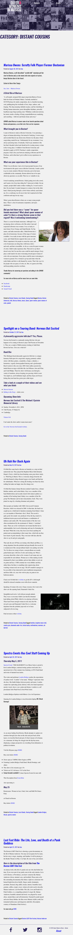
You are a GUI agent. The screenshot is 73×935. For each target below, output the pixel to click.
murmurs (40, 625)
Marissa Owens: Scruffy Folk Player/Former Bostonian (34, 65)
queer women (33, 300)
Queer (27, 300)
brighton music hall (40, 623)
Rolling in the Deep (10, 392)
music (23, 300)
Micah (5, 815)
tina (22, 69)
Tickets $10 (7, 417)
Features (37, 3)
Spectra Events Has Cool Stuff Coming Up (27, 653)
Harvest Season (8, 389)
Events (58, 3)
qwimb (9, 303)
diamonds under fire (16, 625)
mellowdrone (34, 625)
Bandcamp (7, 286)
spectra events (12, 815)
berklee (33, 623)
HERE (20, 750)
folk (11, 300)
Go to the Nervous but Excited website (15, 427)
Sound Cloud (8, 289)
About (58, 931)
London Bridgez (24, 677)
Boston (40, 298)
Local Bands (22, 298)
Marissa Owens (17, 300)
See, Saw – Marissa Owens (12, 88)
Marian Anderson (42, 918)
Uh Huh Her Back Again (17, 461)
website (21, 580)
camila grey (7, 625)
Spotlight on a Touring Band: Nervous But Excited (31, 328)
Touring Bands (30, 298)
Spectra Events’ (8, 665)
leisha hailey (26, 625)
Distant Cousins (13, 298)
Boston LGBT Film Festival (29, 918)
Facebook (6, 283)
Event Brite (20, 778)
